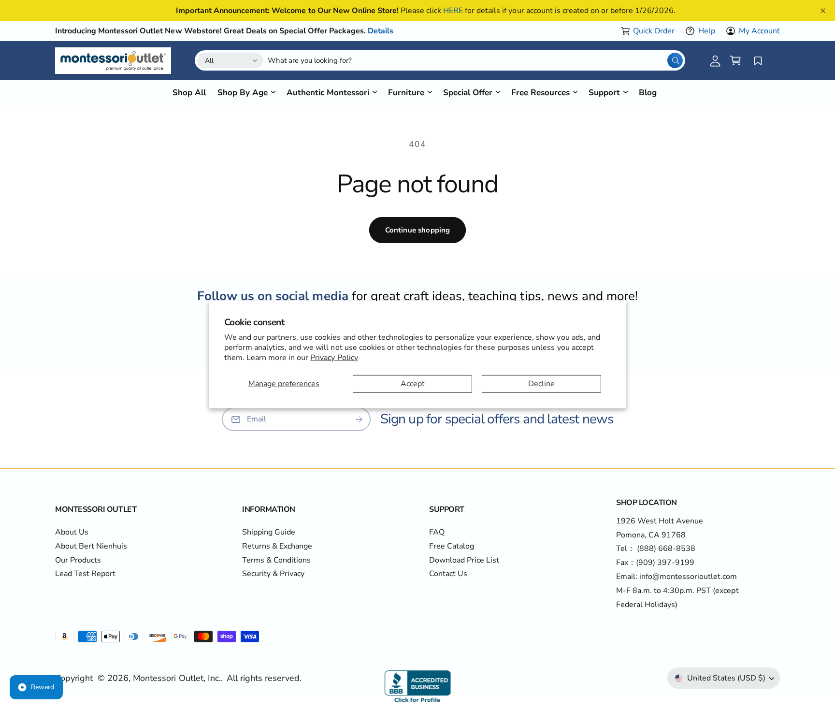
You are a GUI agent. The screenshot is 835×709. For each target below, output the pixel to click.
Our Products (78, 560)
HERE (453, 10)
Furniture (406, 92)
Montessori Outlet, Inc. (176, 678)
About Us (71, 532)
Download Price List (464, 560)
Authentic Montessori (328, 92)
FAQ (437, 532)
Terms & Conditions (276, 560)
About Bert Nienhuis (91, 546)
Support (604, 92)
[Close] (823, 10)
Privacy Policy (334, 357)
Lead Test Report (85, 573)
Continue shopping (417, 230)
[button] (735, 60)
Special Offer (467, 92)
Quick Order (654, 31)
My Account (759, 31)
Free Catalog (451, 546)
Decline (541, 383)
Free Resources (540, 92)
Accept (413, 383)
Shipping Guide (268, 532)
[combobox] (475, 60)
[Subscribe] (359, 420)
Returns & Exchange (277, 546)
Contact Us (448, 573)
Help (706, 31)
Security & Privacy (273, 573)
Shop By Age (242, 92)
